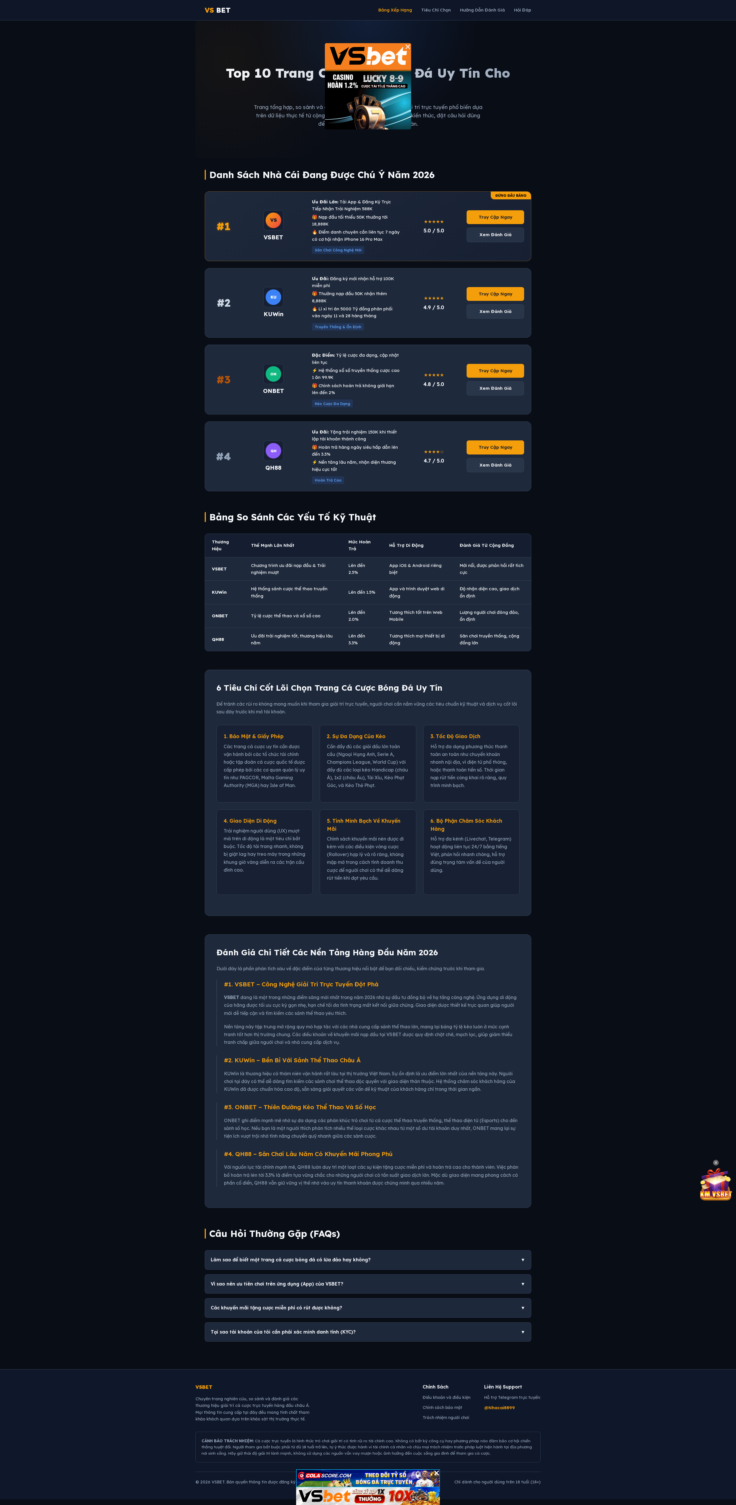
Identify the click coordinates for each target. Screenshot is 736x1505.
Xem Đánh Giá (495, 234)
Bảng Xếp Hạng (395, 10)
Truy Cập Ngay (495, 217)
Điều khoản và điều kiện (446, 1397)
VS (218, 10)
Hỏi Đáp (522, 10)
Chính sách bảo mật (442, 1407)
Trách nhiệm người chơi (446, 1417)
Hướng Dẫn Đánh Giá (482, 10)
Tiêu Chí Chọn (436, 10)
